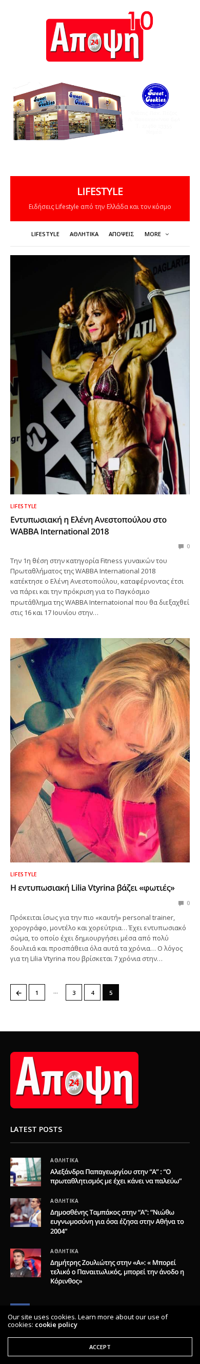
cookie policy (56, 1324)
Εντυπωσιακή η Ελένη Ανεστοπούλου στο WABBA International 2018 (88, 525)
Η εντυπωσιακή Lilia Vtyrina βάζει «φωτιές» (92, 887)
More (154, 234)
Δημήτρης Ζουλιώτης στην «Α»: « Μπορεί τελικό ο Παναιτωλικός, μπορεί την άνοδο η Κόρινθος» (117, 1271)
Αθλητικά (84, 234)
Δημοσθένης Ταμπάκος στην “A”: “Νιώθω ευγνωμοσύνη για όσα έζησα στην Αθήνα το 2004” (117, 1221)
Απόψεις (121, 234)
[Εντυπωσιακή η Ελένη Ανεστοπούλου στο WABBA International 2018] (100, 375)
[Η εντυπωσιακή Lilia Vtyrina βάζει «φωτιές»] (100, 750)
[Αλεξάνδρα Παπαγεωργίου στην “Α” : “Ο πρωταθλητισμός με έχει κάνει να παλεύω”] (25, 1172)
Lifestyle (45, 234)
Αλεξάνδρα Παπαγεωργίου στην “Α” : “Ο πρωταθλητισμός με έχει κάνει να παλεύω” (116, 1176)
